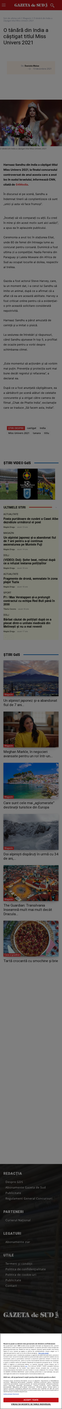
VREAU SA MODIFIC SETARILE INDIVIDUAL (31, 1404)
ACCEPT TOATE (31, 1400)
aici (26, 1366)
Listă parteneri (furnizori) (11, 1394)
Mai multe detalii (43, 1353)
